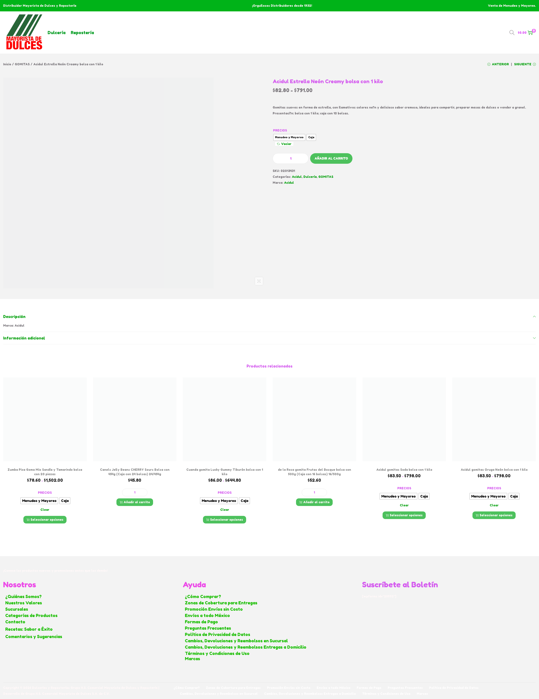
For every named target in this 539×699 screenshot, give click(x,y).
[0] (530, 32)
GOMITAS (22, 64)
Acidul (297, 176)
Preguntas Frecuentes (208, 628)
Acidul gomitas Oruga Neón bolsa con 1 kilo (494, 469)
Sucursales (16, 609)
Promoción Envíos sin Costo (214, 609)
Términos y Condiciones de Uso (217, 653)
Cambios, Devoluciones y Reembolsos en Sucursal (236, 641)
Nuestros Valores (23, 603)
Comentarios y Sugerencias (33, 637)
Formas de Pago (201, 622)
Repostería (82, 33)
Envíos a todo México (207, 615)
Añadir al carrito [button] (137, 502)
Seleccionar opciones (47, 519)
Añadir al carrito (331, 158)
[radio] (289, 137)
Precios (280, 130)
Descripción (14, 316)
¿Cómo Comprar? (203, 596)
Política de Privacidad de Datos (217, 634)
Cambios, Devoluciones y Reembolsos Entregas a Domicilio (245, 647)
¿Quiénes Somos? (23, 596)
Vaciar (286, 144)
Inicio (7, 64)
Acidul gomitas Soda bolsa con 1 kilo (404, 469)
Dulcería (56, 33)
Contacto (15, 622)
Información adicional (24, 338)
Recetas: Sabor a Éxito (29, 629)
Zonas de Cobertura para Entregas (221, 603)
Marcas (192, 659)
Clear (44, 509)
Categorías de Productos (31, 615)
